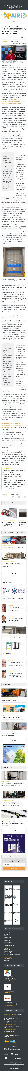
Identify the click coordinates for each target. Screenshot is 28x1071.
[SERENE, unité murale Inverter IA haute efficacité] (23, 513)
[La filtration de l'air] (14, 646)
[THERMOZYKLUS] (8, 916)
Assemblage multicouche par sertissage (13, 637)
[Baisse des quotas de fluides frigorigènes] (14, 540)
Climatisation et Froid (8, 545)
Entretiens (5, 41)
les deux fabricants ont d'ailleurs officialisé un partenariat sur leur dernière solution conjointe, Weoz (13, 101)
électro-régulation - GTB (9, 1033)
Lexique (10, 1068)
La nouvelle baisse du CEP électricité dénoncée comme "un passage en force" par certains (15, 7)
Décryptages (7, 937)
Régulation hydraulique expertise (11, 636)
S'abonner (6, 960)
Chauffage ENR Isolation (8, 561)
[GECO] (8, 900)
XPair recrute (7, 1067)
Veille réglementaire (9, 945)
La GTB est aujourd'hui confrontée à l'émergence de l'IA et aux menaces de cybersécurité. (12, 425)
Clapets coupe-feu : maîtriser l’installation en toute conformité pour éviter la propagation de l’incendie (12, 823)
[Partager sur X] (25, 497)
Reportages (7, 940)
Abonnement (16, 1068)
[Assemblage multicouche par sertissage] (14, 630)
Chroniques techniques (10, 952)
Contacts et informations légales (11, 1065)
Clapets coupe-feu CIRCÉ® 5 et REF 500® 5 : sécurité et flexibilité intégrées (5, 524)
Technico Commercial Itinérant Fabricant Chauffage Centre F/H (11, 978)
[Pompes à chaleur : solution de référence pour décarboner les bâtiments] (14, 726)
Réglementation (8, 942)
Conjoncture (7, 934)
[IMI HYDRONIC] (16, 924)
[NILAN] (8, 908)
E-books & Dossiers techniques (12, 954)
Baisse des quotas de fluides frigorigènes (13, 547)
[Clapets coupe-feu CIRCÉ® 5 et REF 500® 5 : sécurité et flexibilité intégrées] (5, 513)
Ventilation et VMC (7, 651)
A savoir (6, 943)
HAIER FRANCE (21, 520)
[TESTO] (16, 900)
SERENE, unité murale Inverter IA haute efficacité (23, 524)
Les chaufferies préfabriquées (9, 700)
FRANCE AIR (3, 520)
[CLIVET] (16, 892)
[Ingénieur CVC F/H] (14, 575)
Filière (6, 936)
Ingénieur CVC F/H (7, 582)
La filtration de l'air (7, 653)
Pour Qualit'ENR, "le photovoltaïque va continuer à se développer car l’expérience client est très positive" (16, 611)
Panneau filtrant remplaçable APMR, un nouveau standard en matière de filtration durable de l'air (13, 524)
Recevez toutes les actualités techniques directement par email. (14, 860)
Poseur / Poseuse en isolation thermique (13, 598)
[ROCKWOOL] (8, 924)
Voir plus (14, 740)
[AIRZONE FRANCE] (16, 916)
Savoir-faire (7, 949)
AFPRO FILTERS (12, 520)
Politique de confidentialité (16, 1067)
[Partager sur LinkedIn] (13, 497)
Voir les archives (8, 958)
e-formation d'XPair (10, 1014)
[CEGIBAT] (8, 892)
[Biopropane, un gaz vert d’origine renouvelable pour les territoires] (14, 708)
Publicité (21, 1065)
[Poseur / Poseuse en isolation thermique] (14, 591)
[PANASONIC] (16, 908)
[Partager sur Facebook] (18, 497)
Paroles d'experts (8, 951)
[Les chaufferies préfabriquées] (14, 693)
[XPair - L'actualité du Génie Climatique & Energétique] (14, 18)
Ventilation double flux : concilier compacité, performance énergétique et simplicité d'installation (12, 785)
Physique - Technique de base (10, 1024)
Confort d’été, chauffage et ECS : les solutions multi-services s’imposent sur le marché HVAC (13, 564)
